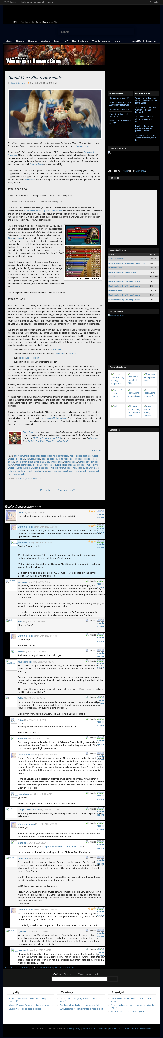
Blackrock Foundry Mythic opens (122, 272)
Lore (56, 41)
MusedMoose (25, 662)
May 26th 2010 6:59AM (37, 843)
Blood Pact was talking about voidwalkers (43, 211)
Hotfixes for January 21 (119, 98)
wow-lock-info (40, 471)
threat (74, 462)
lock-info (88, 459)
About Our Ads (131, 1028)
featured (30, 459)
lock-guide (77, 459)
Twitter (141, 2)
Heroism (35, 358)
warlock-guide (79, 465)
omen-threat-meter (30, 462)
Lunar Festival (114, 277)
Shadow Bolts (36, 164)
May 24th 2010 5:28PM (46, 527)
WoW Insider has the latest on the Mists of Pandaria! (28, 2)
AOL (9, 22)
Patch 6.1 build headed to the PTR (120, 122)
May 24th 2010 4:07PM (35, 720)
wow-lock (28, 471)
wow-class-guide (80, 468)
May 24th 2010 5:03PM (40, 950)
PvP (66, 41)
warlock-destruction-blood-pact (58, 465)
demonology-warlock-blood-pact (72, 456)
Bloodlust (24, 358)
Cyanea (22, 931)
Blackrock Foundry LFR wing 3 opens (124, 295)
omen (18, 462)
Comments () (66, 490)
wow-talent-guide (66, 471)
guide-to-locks (48, 459)
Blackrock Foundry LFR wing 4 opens (124, 300)
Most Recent (46, 967)
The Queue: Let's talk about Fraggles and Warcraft (144, 119)
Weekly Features (101, 41)
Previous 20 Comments (16, 967)
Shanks (22, 842)
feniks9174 (24, 542)
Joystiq (38, 22)
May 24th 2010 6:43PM (41, 542)
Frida (20, 698)
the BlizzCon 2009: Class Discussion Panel (48, 441)
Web (66, 974)
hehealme (23, 858)
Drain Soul (73, 354)
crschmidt (23, 950)
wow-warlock (80, 471)
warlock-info (92, 465)
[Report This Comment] (103, 511)
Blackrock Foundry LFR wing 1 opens (124, 281)
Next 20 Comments (64, 967)
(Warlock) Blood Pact (33, 479)
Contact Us (151, 41)
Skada (20, 238)
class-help (52, 456)
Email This (97, 451)
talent (60, 462)
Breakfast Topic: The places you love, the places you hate (144, 128)
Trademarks (101, 1028)
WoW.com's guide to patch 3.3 (46, 438)
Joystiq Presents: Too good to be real (25, 1009)
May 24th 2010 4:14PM (39, 858)
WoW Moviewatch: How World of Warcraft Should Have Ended (146, 100)
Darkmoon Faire (115, 268)
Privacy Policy (74, 1028)
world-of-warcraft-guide (61, 468)
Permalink (46, 490)
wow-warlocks (19, 474)
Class (9, 41)
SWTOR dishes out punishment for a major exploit (81, 1009)
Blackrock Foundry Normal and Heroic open (126, 263)
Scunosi (22, 738)
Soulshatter (30, 179)
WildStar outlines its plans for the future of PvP (79, 1005)
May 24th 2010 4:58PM (46, 636)
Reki (20, 621)
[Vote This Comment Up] (98, 511)
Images (73, 974)
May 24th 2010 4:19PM (38, 738)
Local (95, 974)
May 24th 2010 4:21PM (37, 931)
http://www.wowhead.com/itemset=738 (63, 846)
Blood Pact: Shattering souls (34, 77)
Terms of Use (88, 1028)
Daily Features (80, 41)
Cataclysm (94, 438)
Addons (45, 41)
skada (43, 462)
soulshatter (52, 462)
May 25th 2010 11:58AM (41, 794)
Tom (20, 651)
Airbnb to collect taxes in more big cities (128, 1011)
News (88, 974)
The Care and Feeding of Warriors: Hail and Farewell (146, 109)
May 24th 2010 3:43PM (39, 582)
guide (37, 459)
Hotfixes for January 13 (119, 109)
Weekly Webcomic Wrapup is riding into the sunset (31, 1005)
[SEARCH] (112, 979)
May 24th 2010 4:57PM (46, 754)
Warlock (21, 479)
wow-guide (18, 471)
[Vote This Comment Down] (100, 511)
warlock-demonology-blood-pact (27, 465)
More (56, 22)
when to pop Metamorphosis (54, 418)
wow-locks (52, 471)
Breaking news (116, 93)
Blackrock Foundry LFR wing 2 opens (124, 286)
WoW (29, 32)
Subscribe (154, 2)
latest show (140, 171)
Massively (46, 22)
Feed (130, 93)
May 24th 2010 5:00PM (46, 824)
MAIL (15, 22)
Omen (11, 238)
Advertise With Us (148, 1028)
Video (81, 974)
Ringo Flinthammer (28, 809)
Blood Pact (28, 432)
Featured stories (142, 93)
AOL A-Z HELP (116, 1028)
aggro (43, 456)
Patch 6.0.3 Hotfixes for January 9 (119, 115)
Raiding (32, 41)
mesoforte (23, 794)
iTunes (125, 171)
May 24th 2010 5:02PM (46, 910)
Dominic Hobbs (19, 82)
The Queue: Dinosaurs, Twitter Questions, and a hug (145, 137)
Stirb (20, 512)
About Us (136, 41)
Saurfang (57, 350)
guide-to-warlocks (64, 459)
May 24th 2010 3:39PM (34, 512)
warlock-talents (15, 468)
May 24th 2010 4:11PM (49, 810)
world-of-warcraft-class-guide (36, 468)
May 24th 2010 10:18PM (34, 651)
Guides (20, 41)
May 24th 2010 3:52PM (44, 662)
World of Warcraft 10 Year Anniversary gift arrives (120, 103)
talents (67, 462)
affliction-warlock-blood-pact (27, 456)
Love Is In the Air (115, 259)
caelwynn (23, 582)
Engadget (118, 992)
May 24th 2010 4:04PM (35, 698)
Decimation (60, 354)
